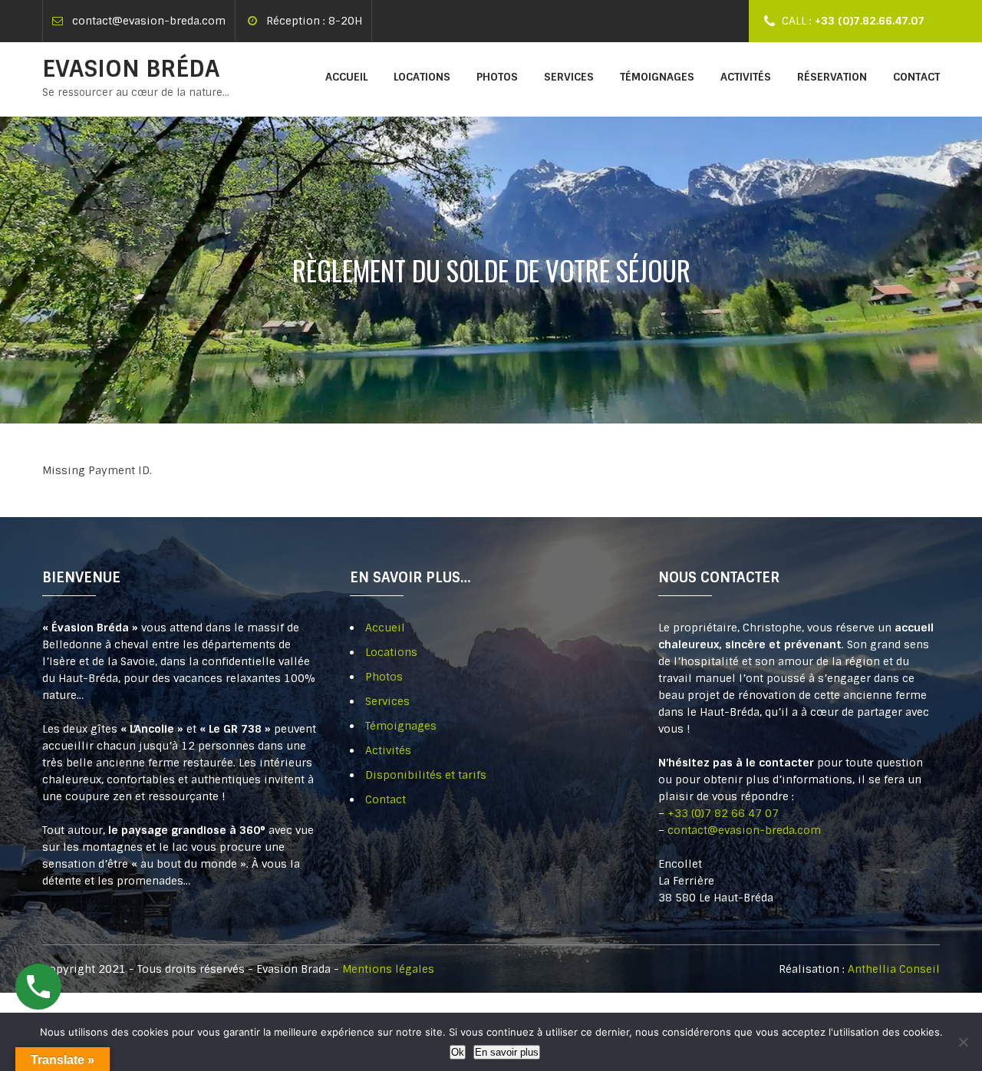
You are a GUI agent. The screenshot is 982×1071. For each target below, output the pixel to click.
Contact (916, 77)
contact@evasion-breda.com (149, 21)
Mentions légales (388, 969)
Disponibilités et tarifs (425, 775)
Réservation (832, 77)
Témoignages (657, 77)
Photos (497, 77)
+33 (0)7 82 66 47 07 (723, 813)
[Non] (962, 1042)
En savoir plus (507, 1052)
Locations (422, 77)
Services (569, 77)
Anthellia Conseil (894, 969)
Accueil (346, 77)
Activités (745, 77)
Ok (457, 1052)
